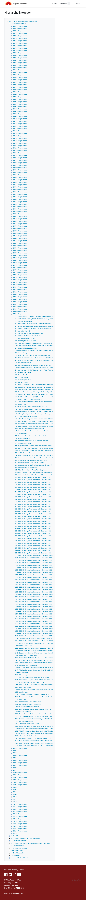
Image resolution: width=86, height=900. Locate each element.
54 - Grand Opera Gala (23, 443)
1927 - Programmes (20, 160)
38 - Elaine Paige (21, 404)
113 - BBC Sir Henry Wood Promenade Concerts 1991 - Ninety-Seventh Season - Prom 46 (46, 587)
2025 (15, 833)
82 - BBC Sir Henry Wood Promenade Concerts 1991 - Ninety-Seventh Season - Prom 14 (45, 511)
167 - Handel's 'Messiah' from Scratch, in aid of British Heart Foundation (39, 719)
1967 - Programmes (20, 255)
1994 (15, 758)
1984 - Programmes (20, 297)
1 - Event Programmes (18, 24)
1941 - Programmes (20, 192)
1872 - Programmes (20, 33)
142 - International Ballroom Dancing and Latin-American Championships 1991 (42, 658)
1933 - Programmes (20, 175)
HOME (54, 3)
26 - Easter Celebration (23, 375)
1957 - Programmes (20, 231)
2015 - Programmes (20, 809)
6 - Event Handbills (17, 846)
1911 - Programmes (20, 121)
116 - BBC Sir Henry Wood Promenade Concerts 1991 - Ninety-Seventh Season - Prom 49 (46, 594)
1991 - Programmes (20, 314)
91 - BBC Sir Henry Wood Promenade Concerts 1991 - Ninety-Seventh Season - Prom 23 (45, 533)
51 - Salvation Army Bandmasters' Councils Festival (32, 436)
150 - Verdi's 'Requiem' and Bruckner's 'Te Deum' (32, 677)
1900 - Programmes (20, 94)
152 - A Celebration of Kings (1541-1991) (29, 682)
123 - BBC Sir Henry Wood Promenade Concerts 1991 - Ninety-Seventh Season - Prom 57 (46, 611)
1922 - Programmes (20, 148)
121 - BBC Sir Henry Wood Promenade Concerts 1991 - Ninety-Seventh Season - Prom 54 (46, 606)
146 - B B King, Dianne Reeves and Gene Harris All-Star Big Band (37, 668)
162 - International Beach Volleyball (27, 707)
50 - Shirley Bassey (21, 433)
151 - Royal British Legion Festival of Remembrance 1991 (34, 680)
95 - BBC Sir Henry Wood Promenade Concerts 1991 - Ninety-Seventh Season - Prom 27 (45, 543)
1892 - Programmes (20, 75)
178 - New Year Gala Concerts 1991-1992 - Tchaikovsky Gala (36, 746)
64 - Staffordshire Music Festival (26, 468)
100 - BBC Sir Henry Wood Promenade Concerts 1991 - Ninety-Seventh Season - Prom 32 (46, 555)
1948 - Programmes (20, 209)
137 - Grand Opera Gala (23, 646)
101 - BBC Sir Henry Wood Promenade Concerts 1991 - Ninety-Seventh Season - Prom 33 (46, 558)
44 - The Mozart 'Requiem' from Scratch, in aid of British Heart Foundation (40, 419)
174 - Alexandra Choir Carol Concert (27, 736)
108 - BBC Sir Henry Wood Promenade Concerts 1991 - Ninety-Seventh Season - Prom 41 (46, 575)
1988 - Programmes (20, 306)
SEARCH (63, 3)
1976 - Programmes (20, 277)
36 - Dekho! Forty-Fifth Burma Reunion (28, 399)
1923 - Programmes (20, 150)
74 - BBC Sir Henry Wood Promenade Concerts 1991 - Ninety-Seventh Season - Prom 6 (45, 492)
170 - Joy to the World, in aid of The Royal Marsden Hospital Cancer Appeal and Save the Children (48, 726)
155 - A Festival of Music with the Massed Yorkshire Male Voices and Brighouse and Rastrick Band (48, 689)
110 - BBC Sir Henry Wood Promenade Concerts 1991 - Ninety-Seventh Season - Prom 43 (46, 580)
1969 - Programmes (20, 260)
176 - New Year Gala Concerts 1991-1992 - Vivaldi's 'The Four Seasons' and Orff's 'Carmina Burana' (49, 741)
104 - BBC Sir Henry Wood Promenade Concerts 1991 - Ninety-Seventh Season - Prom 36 (46, 565)
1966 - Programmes (20, 253)
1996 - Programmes (20, 763)
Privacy (15, 870)
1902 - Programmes (20, 99)
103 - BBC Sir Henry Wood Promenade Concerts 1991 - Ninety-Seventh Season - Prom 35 (46, 563)
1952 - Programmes (20, 219)
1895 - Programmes (20, 82)
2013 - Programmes (20, 804)
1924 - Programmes (20, 153)
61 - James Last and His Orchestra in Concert (31, 460)
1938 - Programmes (20, 187)
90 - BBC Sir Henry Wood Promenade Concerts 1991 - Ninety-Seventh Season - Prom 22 (45, 531)
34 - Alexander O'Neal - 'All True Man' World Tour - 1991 (34, 394)
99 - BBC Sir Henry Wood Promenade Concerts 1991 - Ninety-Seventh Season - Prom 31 (45, 553)
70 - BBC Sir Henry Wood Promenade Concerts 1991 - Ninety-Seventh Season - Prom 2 (45, 482)
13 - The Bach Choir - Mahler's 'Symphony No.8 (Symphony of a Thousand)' (41, 346)
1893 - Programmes (20, 77)
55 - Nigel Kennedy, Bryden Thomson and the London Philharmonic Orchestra (42, 446)
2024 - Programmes (20, 831)
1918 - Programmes (20, 138)
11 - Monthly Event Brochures (21, 858)
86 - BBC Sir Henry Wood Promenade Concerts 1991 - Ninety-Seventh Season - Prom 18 (45, 521)
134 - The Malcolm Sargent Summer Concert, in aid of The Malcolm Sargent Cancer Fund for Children (50, 638)
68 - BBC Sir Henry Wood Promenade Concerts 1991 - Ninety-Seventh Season (42, 477)
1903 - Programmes (20, 102)
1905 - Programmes (20, 107)
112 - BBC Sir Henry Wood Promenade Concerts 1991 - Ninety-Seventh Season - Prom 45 (46, 585)
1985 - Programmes (20, 299)
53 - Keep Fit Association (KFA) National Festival (31, 441)
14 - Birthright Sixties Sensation (26, 348)
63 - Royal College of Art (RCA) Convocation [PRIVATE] (33, 465)
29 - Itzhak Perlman (21, 382)
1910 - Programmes (20, 119)
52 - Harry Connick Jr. (22, 438)
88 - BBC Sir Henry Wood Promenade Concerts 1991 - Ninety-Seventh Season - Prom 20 (45, 526)
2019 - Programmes (20, 819)
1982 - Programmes (20, 292)
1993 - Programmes (20, 755)
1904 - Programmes (20, 104)
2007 (15, 790)
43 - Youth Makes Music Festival (26, 416)
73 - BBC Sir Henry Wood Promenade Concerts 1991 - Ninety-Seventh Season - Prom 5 (45, 489)
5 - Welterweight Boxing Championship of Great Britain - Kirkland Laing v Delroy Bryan (44, 326)
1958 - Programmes (20, 233)
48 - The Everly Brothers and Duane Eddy (29, 429)
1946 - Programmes (20, 204)
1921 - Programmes (20, 146)
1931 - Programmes (20, 170)
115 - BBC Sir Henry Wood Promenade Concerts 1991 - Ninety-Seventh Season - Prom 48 (46, 592)
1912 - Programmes (20, 124)
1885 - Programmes (20, 60)
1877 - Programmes (20, 46)
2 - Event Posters (17, 836)
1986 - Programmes (20, 302)
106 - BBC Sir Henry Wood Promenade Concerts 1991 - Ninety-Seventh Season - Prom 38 (46, 570)
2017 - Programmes (20, 814)
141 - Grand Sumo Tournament (26, 655)
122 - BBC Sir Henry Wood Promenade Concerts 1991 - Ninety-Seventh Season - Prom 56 (46, 609)
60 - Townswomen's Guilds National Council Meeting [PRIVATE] (36, 458)
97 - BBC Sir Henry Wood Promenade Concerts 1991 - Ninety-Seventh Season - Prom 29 (45, 548)
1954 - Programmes (20, 224)
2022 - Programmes (20, 826)
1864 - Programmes (20, 26)
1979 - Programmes (20, 285)
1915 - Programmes (20, 131)
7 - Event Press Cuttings (19, 848)
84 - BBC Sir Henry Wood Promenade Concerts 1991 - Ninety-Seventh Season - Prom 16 (45, 516)
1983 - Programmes (20, 294)
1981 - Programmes (20, 289)
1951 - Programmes (20, 216)
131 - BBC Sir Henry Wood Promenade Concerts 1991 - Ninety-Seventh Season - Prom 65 (46, 631)
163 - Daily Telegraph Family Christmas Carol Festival (33, 709)
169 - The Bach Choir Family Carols (27, 724)
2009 (15, 794)
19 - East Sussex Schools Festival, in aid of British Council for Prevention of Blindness (44, 358)
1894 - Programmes (20, 80)
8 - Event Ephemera (17, 850)
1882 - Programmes (20, 53)
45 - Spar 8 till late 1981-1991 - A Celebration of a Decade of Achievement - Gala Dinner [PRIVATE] (49, 421)
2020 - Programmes (20, 821)
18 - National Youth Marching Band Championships (32, 355)
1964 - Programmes (20, 248)
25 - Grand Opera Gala (23, 372)
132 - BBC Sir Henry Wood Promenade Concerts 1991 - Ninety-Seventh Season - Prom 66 (46, 633)
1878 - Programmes (20, 48)
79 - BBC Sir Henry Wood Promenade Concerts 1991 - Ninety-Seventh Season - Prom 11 (45, 504)
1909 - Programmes (20, 116)
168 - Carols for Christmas (24, 721)
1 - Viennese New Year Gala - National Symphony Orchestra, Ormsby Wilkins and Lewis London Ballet (50, 316)
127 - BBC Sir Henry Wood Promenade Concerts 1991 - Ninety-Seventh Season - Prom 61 (46, 621)
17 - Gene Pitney (21, 353)
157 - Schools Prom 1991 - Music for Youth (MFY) (32, 694)
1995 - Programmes (20, 760)
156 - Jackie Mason (22, 692)
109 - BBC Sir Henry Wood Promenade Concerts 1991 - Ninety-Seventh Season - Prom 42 (46, 577)
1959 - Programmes (20, 236)
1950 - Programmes (20, 214)
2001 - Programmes (20, 775)
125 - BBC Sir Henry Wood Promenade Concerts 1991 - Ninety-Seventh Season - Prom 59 (46, 616)
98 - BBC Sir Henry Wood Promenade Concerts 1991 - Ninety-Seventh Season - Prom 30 (45, 550)
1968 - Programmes (20, 258)
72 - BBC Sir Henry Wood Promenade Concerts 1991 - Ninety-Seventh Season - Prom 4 (45, 487)
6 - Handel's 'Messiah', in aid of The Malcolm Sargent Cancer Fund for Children (42, 328)
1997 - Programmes (20, 765)
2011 (15, 799)
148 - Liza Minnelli (21, 672)
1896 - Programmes (20, 85)
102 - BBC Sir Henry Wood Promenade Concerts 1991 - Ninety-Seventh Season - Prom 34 (46, 560)
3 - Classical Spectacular (23, 321)
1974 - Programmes (20, 272)
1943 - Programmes (20, 197)
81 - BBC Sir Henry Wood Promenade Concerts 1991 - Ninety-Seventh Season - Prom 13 (45, 509)
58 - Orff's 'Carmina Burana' (24, 453)
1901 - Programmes (20, 97)
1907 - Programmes (20, 111)
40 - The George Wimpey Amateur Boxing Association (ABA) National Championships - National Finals (50, 409)
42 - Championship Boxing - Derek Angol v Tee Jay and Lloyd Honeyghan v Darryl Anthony (46, 414)
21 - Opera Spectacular (23, 363)
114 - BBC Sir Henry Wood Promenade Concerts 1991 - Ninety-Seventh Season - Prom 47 (46, 589)
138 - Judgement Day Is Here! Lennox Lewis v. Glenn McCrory (36, 648)
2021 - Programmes (20, 824)
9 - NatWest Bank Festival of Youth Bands (29, 336)
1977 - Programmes (20, 280)
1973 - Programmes (20, 270)
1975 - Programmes (20, 275)
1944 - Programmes (20, 199)
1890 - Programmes (20, 70)
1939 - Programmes (20, 189)
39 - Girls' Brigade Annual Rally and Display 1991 (31, 407)
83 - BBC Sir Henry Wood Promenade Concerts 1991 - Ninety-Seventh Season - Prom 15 (45, 514)
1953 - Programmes (20, 221)
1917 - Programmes (20, 136)
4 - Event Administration (19, 841)
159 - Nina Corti (20, 699)
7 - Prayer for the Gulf (22, 331)
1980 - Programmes (20, 287)
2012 (15, 802)
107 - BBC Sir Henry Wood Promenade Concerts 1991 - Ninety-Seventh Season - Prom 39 (46, 572)
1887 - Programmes (20, 65)
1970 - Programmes (20, 263)
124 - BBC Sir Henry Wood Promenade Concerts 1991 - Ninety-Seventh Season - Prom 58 (46, 614)
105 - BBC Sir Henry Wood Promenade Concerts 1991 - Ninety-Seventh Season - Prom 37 (46, 567)
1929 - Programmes (20, 165)
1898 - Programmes (20, 89)
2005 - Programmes (20, 785)
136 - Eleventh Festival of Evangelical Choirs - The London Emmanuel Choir (41, 643)
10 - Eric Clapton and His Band (25, 338)
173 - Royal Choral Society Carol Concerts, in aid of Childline (35, 733)
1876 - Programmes (20, 43)
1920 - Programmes (20, 143)
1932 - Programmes (20, 172)
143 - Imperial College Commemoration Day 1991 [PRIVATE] (35, 660)
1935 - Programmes (20, 180)
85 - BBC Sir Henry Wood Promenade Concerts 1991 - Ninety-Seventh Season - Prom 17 (45, 519)
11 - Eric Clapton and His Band (25, 341)
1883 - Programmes (20, 55)
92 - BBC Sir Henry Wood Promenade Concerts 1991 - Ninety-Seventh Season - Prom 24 (45, 536)
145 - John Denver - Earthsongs (26, 665)
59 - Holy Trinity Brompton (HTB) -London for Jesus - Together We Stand (40, 455)
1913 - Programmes (20, 126)
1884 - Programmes (20, 58)
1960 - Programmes (20, 238)
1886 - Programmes (20, 63)
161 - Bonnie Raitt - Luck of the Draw (28, 704)
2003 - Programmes (20, 780)
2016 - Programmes (20, 811)
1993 (15, 750)
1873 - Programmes (20, 36)
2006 (15, 787)
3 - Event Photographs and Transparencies (25, 838)
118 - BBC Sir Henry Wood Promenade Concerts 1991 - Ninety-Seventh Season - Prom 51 (46, 599)
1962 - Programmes (20, 243)
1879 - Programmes (20, 50)
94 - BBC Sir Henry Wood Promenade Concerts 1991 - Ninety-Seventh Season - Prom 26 (45, 541)
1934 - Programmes (20, 177)
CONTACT (78, 3)
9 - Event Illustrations (18, 853)
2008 (15, 792)
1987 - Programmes (20, 304)
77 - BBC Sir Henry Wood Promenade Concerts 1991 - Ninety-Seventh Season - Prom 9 (45, 499)
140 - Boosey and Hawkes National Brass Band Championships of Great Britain (42, 653)
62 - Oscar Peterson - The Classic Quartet (29, 463)
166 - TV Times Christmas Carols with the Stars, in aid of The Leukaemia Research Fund (45, 716)
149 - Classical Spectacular (24, 675)
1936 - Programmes (20, 182)
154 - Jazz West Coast (23, 687)
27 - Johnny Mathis (21, 377)
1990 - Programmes (20, 311)
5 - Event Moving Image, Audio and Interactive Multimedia (30, 843)
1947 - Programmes (20, 206)
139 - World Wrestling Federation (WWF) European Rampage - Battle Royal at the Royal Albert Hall (48, 650)
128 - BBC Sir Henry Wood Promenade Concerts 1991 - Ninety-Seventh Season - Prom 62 (46, 624)
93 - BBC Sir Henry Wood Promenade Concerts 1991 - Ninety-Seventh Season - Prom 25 (45, 538)
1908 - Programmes (20, 114)
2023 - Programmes (20, 829)
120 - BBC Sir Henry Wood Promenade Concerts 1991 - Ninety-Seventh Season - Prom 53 (46, 604)
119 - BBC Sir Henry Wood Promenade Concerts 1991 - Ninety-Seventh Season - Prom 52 (46, 602)
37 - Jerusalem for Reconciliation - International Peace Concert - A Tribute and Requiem (45, 402)
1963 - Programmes (20, 245)
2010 (15, 797)
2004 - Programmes (20, 782)
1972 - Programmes (20, 267)
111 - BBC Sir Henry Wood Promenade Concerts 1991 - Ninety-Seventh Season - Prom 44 (46, 582)
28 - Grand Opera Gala (23, 380)
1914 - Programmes (20, 128)
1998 (15, 768)
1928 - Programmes (20, 163)
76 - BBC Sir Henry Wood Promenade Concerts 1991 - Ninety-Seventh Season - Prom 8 (45, 497)
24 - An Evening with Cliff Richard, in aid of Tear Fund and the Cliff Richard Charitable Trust (46, 370)
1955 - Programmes (20, 226)
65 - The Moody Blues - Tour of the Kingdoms (31, 470)
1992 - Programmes (20, 748)
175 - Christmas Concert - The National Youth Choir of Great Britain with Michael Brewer (45, 738)
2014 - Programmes (20, 807)
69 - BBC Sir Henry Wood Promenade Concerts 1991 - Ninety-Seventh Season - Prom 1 (45, 480)
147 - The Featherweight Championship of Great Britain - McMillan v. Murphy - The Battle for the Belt (49, 670)
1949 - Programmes (20, 211)
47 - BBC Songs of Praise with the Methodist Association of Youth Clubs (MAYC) (42, 426)
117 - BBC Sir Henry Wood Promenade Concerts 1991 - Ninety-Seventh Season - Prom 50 (46, 597)
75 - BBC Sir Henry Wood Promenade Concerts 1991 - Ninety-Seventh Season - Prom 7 (45, 494)
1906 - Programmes (20, 109)
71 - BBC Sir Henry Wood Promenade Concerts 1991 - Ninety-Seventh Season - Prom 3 (45, 485)
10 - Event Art (15, 855)
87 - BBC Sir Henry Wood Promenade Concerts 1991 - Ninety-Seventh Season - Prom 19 (45, 524)
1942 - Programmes (20, 194)
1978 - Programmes (20, 282)
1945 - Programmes (20, 202)
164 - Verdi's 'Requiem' (23, 711)
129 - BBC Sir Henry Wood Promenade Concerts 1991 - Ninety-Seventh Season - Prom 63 (46, 626)
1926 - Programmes (20, 158)
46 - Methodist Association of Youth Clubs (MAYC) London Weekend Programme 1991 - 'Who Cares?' (50, 424)
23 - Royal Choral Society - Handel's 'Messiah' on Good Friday (36, 368)
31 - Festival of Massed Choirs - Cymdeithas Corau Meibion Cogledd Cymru (41, 387)
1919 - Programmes (20, 141)
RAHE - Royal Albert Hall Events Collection (23, 21)
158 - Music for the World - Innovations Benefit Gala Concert (36, 697)
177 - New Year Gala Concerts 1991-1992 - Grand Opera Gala (36, 743)
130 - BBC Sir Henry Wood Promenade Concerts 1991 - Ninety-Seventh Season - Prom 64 (46, 628)
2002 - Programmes (20, 777)
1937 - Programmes (20, 185)
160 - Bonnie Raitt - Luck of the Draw (28, 702)
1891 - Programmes (20, 72)
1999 (15, 770)
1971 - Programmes (20, 265)
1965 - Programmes (20, 250)
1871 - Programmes (20, 31)
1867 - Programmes (20, 28)
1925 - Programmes (20, 155)
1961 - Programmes (20, 241)
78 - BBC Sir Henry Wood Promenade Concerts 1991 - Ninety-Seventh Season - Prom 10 (45, 502)
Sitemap (7, 870)
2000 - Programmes (20, 772)
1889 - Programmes (20, 68)
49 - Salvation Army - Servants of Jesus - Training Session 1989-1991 (39, 431)
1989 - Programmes (20, 309)
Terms (21, 870)
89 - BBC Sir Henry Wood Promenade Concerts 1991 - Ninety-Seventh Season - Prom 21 (45, 528)
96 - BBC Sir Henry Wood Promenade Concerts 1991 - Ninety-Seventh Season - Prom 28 (45, 546)
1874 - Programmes (20, 38)
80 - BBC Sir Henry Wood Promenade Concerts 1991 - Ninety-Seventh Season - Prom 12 (45, 507)
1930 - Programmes (20, 167)
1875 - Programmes (20, 41)
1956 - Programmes (20, 228)
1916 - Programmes (20, 133)
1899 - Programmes (20, 92)
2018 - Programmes (20, 816)
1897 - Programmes (20, 87)
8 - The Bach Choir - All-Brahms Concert (29, 333)
